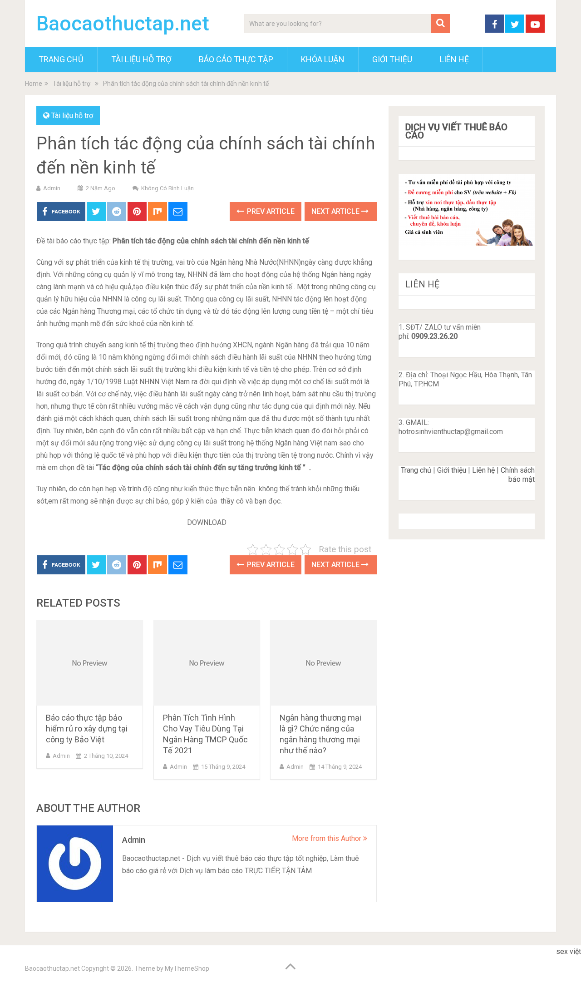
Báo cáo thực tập (236, 59)
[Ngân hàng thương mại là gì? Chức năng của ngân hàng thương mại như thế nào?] (323, 663)
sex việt (568, 951)
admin (51, 188)
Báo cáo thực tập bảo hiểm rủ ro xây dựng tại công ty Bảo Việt (87, 728)
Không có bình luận (167, 188)
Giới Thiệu (392, 59)
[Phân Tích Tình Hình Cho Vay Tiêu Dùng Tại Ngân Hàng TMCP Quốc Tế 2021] (206, 663)
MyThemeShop (187, 968)
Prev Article (270, 211)
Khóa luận (323, 59)
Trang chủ (416, 470)
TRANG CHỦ (61, 59)
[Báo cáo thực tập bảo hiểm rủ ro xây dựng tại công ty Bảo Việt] (89, 663)
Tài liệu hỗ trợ (141, 59)
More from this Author (327, 838)
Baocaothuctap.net (122, 24)
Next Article (336, 211)
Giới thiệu (451, 470)
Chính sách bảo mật (518, 475)
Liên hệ (483, 470)
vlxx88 (566, 963)
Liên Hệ (454, 59)
